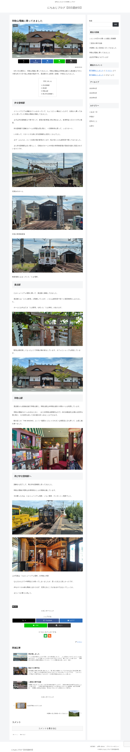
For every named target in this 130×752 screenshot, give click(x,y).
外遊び (15, 606)
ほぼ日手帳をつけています (99, 57)
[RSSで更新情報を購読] (49, 636)
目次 (45, 81)
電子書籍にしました (96, 70)
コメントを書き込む (47, 728)
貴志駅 (45, 88)
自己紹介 (92, 746)
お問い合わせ (101, 746)
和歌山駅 (45, 91)
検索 (90, 21)
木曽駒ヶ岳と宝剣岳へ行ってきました (102, 48)
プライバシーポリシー (112, 746)
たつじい (109, 70)
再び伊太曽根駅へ (48, 94)
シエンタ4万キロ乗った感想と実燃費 (102, 38)
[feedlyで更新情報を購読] (45, 636)
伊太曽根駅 (46, 85)
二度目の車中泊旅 (95, 43)
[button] (71, 61)
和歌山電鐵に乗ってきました (99, 52)
